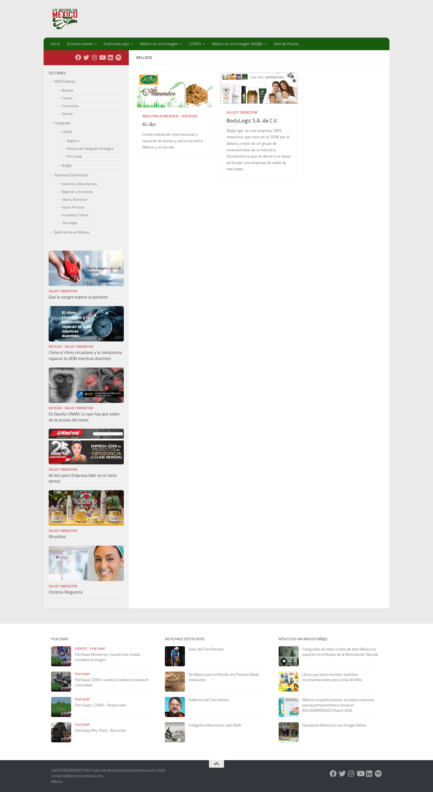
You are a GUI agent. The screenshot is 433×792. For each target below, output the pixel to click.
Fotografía (62, 123)
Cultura (67, 98)
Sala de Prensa (286, 43)
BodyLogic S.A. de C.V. (252, 120)
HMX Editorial (64, 81)
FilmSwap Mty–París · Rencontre (100, 730)
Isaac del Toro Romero (206, 649)
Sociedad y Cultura (75, 215)
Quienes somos (80, 43)
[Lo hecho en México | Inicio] (69, 19)
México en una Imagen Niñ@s (237, 43)
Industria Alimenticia (160, 116)
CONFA (195, 43)
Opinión (67, 114)
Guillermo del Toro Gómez (208, 700)
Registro (73, 141)
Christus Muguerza (66, 592)
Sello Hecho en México (71, 232)
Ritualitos (57, 536)
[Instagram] (94, 57)
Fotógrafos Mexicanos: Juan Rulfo (215, 725)
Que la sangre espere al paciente (78, 297)
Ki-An (149, 124)
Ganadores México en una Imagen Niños (334, 725)
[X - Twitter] (86, 57)
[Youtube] (102, 57)
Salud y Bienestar (242, 112)
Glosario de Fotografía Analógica (90, 149)
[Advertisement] (290, 16)
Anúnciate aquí (116, 43)
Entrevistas (70, 106)
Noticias (67, 90)
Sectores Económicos (71, 175)
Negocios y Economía (77, 192)
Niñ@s (67, 166)
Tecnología (69, 223)
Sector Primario (73, 207)
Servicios (189, 116)
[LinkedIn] (110, 57)
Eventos (81, 649)
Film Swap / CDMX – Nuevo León (100, 705)
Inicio (55, 43)
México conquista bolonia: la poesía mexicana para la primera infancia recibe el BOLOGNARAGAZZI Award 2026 (338, 705)
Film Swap (74, 156)
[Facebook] (78, 57)
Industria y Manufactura (79, 184)
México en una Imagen (159, 43)
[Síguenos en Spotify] (118, 57)
